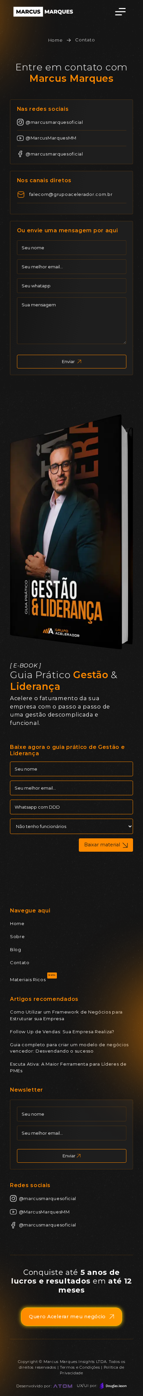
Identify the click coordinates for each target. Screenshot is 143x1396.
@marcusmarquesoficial (54, 122)
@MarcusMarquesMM (51, 138)
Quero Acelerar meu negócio (67, 1317)
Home (55, 40)
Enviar (68, 361)
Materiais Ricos (28, 979)
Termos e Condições (80, 1367)
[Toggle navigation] (120, 11)
